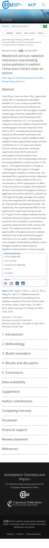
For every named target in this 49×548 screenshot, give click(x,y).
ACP (32, 4)
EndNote (9, 273)
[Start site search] (45, 26)
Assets (19, 33)
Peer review (29, 33)
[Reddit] (11, 283)
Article (10, 33)
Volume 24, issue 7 (20, 26)
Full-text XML (11, 260)
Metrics (41, 33)
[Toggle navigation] (43, 4)
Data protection (34, 534)
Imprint (20, 534)
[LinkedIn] (23, 283)
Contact (10, 534)
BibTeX (8, 269)
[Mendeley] (5, 283)
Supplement (10, 265)
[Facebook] (17, 283)
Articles (5, 26)
